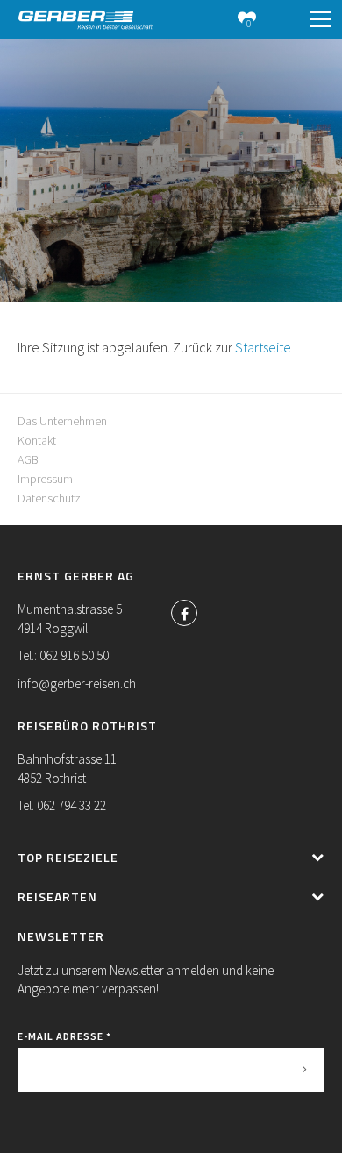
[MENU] (320, 20)
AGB (28, 459)
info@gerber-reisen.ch (77, 683)
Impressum (45, 479)
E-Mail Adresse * (64, 1036)
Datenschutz (49, 498)
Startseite (263, 347)
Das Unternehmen (62, 421)
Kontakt (37, 440)
